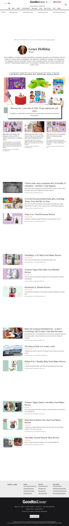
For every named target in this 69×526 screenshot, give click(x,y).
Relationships (26, 8)
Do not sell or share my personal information (34, 511)
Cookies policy (39, 509)
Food (40, 8)
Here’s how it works (51, 39)
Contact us (39, 506)
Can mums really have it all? (60, 491)
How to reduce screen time (30, 486)
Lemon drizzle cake (43, 486)
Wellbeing (34, 8)
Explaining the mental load (59, 488)
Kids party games (28, 493)
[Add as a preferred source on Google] (34, 516)
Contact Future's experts (27, 506)
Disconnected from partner (59, 493)
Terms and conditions (48, 506)
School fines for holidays (28, 12)
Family (18, 8)
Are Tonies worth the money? (59, 12)
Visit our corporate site (51, 521)
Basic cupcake (41, 491)
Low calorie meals (42, 493)
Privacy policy (30, 509)
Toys (54, 8)
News (13, 8)
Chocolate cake (42, 488)
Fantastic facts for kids (29, 491)
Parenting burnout (57, 486)
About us (17, 506)
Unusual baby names (29, 488)
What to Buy (47, 8)
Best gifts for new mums (43, 12)
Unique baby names (13, 12)
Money (59, 8)
